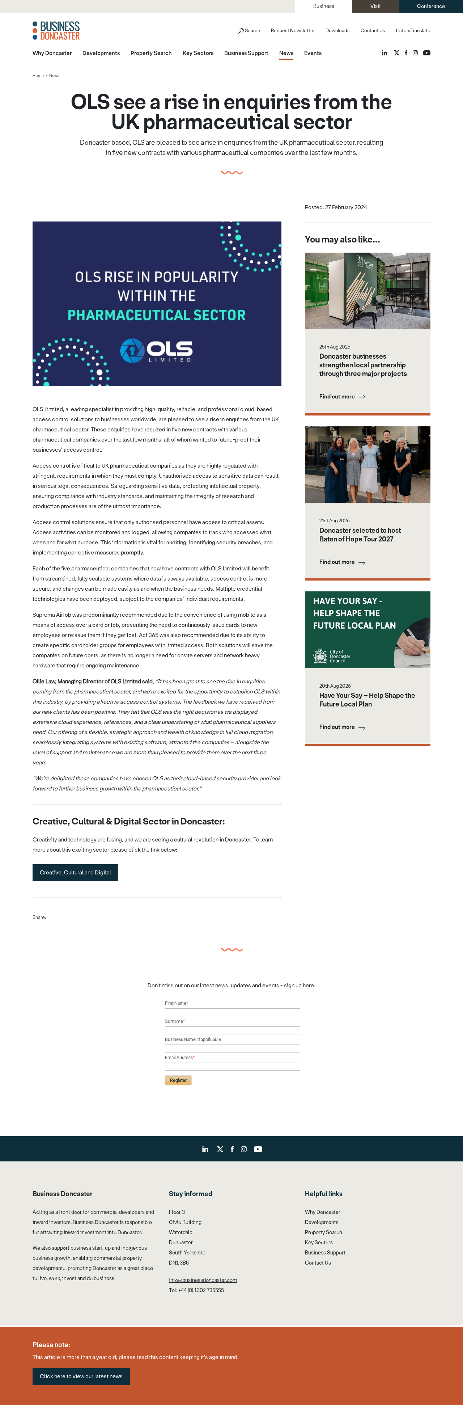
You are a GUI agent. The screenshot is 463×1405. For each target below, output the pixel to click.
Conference (431, 6)
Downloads (338, 31)
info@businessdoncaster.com (203, 1280)
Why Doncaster (322, 1212)
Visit (375, 6)
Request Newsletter (293, 31)
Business (323, 6)
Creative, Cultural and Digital (75, 872)
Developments (322, 1222)
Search (252, 31)
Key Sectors (319, 1242)
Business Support (325, 1252)
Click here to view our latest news (81, 1376)
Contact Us (373, 31)
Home (38, 76)
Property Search (323, 1232)
